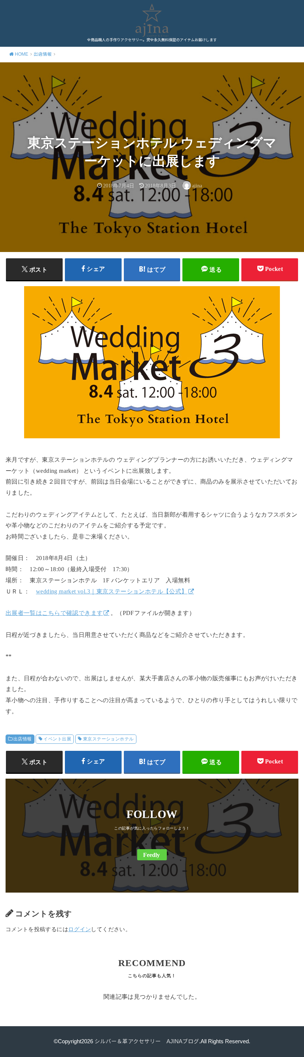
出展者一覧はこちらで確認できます (54, 612)
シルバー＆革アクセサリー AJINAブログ (147, 1041)
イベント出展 (57, 739)
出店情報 (22, 739)
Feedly (151, 855)
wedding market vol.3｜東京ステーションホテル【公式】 (112, 591)
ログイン (79, 929)
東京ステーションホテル (108, 739)
